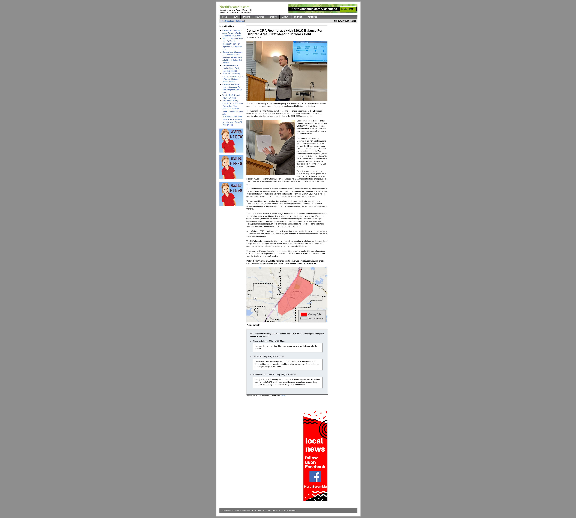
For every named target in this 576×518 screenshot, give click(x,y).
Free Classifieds (227, 21)
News (235, 17)
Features (259, 17)
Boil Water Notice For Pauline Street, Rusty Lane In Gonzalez (231, 68)
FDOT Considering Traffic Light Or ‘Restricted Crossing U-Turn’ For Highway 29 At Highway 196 (232, 43)
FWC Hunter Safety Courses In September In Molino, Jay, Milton (232, 103)
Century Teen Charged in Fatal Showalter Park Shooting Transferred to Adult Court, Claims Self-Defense (232, 57)
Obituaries (240, 21)
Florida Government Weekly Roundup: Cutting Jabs (232, 111)
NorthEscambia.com (245, 510)
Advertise (312, 17)
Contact (298, 17)
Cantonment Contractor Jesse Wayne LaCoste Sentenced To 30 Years (232, 33)
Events (246, 17)
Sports (273, 17)
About (285, 17)
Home (224, 17)
